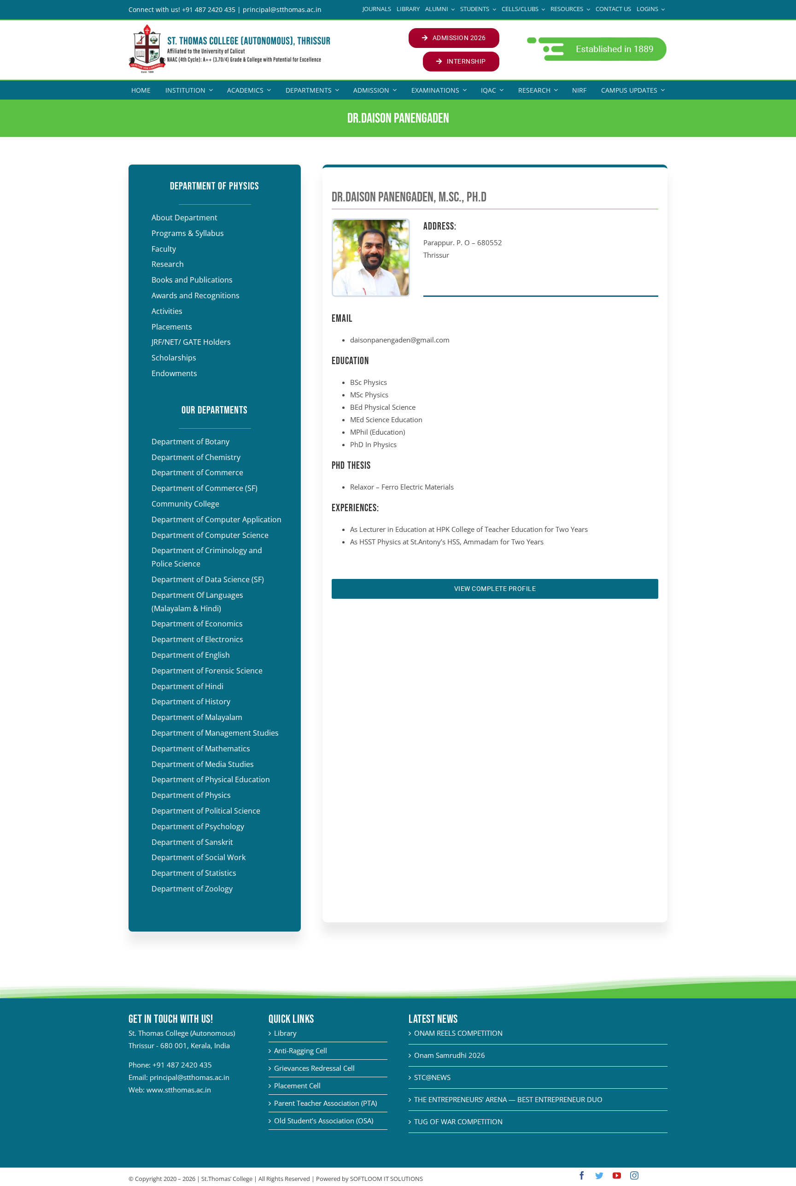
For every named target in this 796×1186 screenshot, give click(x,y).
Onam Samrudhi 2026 (449, 1055)
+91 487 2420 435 (182, 1064)
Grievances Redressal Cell (314, 1068)
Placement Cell (297, 1085)
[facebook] (582, 1175)
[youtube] (617, 1175)
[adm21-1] (595, 39)
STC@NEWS (432, 1077)
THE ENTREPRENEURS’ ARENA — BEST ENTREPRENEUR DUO (508, 1099)
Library (285, 1033)
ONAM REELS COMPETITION (458, 1033)
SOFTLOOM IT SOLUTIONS (386, 1178)
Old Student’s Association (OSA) (323, 1120)
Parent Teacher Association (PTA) (325, 1103)
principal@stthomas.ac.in (189, 1077)
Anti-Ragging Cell (300, 1050)
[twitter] (599, 1175)
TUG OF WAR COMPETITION (458, 1121)
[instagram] (634, 1175)
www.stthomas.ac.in (178, 1089)
